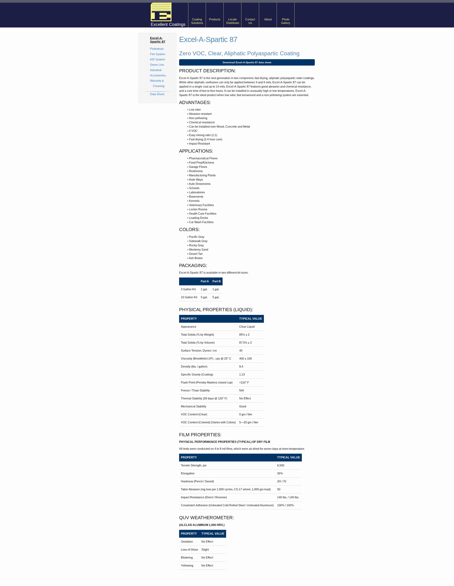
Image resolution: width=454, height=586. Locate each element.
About (268, 19)
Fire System (157, 54)
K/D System (157, 59)
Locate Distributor (232, 21)
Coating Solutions (197, 21)
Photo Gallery (285, 21)
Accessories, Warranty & (158, 81)
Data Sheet (157, 94)
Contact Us (250, 21)
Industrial (156, 70)
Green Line (157, 64)
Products (214, 19)
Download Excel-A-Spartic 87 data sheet (247, 62)
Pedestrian (157, 48)
